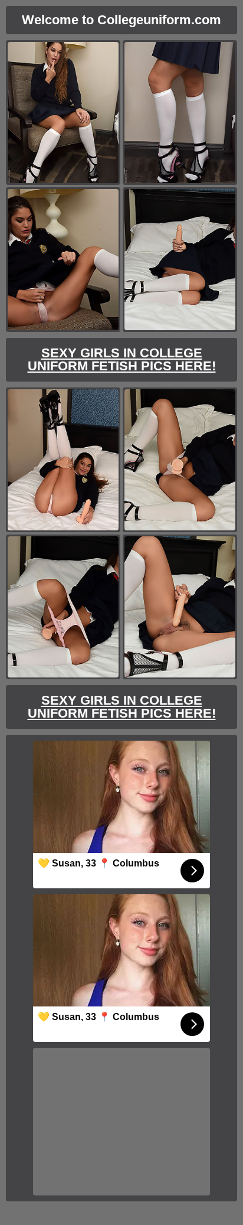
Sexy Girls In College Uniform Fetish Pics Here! (122, 359)
